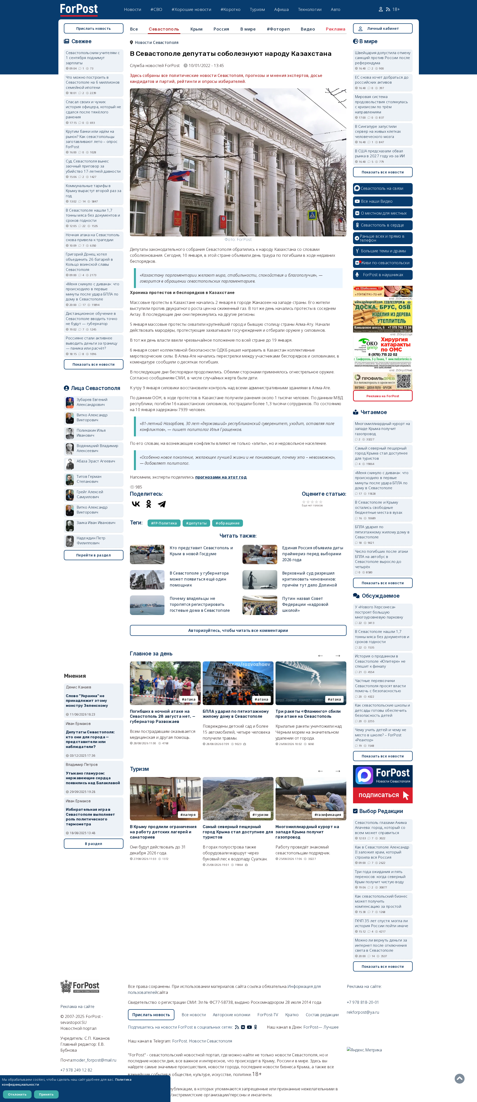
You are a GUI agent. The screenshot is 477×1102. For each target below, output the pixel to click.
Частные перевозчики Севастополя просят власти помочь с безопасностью (380, 685)
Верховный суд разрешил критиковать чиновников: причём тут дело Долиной (309, 579)
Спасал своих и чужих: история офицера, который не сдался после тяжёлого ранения (93, 109)
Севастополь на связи (382, 188)
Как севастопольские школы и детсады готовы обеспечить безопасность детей (382, 710)
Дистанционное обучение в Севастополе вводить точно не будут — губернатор (92, 318)
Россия (221, 29)
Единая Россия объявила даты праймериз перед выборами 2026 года (312, 553)
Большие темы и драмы (383, 251)
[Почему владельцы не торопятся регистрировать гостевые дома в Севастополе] (147, 597)
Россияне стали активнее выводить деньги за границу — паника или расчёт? (92, 343)
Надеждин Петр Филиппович (91, 540)
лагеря (189, 814)
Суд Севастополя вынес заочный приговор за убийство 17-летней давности (93, 166)
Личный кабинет (383, 28)
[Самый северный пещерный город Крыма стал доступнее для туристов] (238, 780)
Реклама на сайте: (364, 986)
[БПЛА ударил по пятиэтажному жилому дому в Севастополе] (238, 664)
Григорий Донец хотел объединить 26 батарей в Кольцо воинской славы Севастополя (89, 262)
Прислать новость (93, 28)
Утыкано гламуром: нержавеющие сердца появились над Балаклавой (93, 778)
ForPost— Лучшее (321, 1027)
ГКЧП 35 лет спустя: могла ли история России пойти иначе (381, 923)
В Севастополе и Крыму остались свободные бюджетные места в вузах (378, 507)
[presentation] (320, 654)
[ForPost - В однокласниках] (255, 1027)
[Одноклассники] (149, 504)
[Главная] (79, 7)
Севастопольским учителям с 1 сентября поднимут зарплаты (93, 57)
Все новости (194, 1014)
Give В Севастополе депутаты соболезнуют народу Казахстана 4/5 (317, 502)
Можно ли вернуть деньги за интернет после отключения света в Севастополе (381, 945)
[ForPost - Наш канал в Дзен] (259, 1027)
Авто (335, 9)
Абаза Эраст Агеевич (96, 460)
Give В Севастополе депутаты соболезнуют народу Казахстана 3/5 (312, 502)
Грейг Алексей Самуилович (90, 494)
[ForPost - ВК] (243, 1027)
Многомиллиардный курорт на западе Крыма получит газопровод (307, 832)
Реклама (335, 29)
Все (134, 29)
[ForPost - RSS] (237, 1027)
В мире (248, 29)
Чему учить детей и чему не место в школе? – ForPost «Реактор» (380, 734)
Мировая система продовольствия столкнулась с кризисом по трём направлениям (381, 104)
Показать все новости (94, 364)
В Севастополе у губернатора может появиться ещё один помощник (199, 579)
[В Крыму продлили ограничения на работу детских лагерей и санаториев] (165, 780)
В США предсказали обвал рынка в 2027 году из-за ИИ (380, 153)
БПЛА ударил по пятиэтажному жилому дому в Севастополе (236, 714)
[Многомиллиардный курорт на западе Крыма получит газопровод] (311, 780)
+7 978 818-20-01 (363, 1002)
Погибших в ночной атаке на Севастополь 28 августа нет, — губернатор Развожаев (163, 716)
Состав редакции (322, 1014)
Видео (308, 29)
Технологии (310, 9)
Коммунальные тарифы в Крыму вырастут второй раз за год (93, 190)
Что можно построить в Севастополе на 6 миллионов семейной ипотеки (93, 82)
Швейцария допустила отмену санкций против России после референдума (383, 57)
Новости (132, 9)
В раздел (93, 843)
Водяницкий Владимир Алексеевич (98, 448)
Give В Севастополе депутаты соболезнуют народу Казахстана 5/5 (321, 502)
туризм (261, 814)
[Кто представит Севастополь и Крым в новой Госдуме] (147, 547)
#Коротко (230, 9)
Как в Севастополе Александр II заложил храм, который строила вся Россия (382, 852)
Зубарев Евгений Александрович (92, 402)
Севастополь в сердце (382, 225)
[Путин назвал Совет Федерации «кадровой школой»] (259, 597)
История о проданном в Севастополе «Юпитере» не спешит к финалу (380, 661)
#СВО (156, 9)
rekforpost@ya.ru (363, 1012)
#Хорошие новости (191, 9)
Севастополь (164, 29)
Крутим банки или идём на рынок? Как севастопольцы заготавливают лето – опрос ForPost (92, 139)
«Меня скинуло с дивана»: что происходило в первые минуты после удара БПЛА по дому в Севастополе (92, 291)
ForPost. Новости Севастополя (202, 1041)
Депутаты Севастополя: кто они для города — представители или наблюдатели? (90, 739)
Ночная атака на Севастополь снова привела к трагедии (93, 237)
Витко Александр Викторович (92, 417)
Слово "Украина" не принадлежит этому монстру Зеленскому (87, 701)
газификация (329, 814)
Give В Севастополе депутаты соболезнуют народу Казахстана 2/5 (308, 502)
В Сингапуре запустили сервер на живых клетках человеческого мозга (378, 131)
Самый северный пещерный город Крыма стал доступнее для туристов (238, 832)
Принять (46, 1094)
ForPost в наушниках (383, 274)
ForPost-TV (267, 1014)
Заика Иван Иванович (96, 522)
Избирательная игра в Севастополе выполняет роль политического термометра (90, 816)
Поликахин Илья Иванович (91, 433)
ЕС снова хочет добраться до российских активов (382, 80)
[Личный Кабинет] (381, 9)
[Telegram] (162, 504)
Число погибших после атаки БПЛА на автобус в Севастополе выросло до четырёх (381, 559)
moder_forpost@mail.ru (94, 1060)
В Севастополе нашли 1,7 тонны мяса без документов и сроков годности (93, 215)
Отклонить (17, 1094)
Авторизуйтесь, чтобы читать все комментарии (238, 630)
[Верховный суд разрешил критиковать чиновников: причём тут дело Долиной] (259, 572)
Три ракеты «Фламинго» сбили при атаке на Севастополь (308, 714)
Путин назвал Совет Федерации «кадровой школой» (305, 604)
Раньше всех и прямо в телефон (382, 238)
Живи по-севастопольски (385, 262)
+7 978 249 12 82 (76, 1070)
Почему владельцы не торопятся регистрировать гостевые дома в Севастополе (200, 604)
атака (190, 699)
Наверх (461, 1078)
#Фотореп (278, 29)
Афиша (281, 9)
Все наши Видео (377, 201)
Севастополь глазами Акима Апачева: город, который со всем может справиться (381, 827)
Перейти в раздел (93, 555)
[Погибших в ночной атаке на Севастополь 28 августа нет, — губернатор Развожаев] (165, 664)
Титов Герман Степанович (89, 479)
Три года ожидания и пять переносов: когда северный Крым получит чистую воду (380, 876)
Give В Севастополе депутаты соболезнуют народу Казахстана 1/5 (304, 502)
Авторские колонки (231, 1014)
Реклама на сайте (77, 1006)
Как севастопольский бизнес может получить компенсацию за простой (381, 901)
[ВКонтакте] (136, 504)
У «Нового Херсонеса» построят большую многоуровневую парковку (379, 611)
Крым (196, 29)
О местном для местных (384, 213)
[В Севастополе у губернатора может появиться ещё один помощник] (147, 572)
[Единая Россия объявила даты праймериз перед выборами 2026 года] (259, 547)
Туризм (257, 9)
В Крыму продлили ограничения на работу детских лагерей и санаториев (163, 832)
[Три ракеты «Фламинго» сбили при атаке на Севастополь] (311, 664)
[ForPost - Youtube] (249, 1027)
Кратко (292, 1014)
